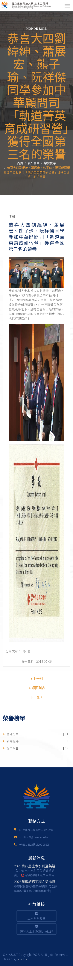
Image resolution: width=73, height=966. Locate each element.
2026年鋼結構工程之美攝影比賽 (38, 882)
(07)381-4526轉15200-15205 (34, 844)
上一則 (38, 679)
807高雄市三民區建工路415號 (36, 830)
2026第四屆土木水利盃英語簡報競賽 (41, 866)
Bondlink (22, 959)
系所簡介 (33, 163)
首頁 (20, 163)
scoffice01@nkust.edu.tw (33, 837)
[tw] (12, 216)
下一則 (35, 697)
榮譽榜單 (50, 163)
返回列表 (38, 688)
